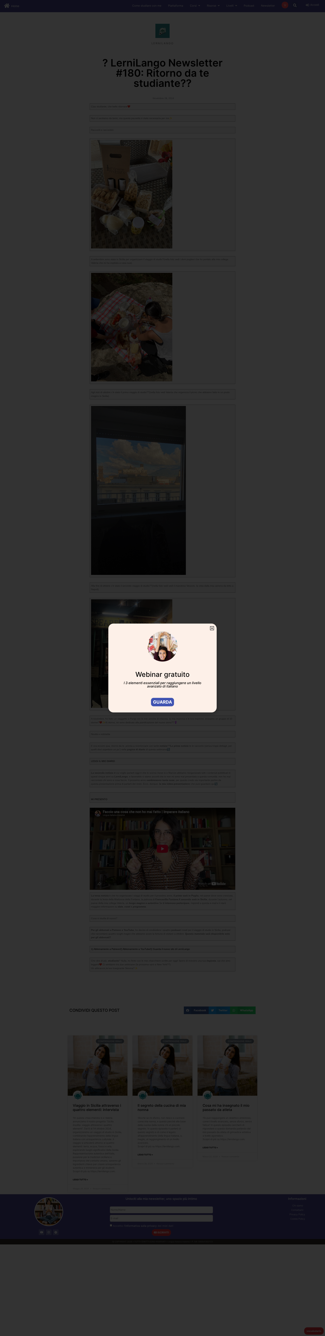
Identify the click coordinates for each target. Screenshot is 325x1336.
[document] (162, 668)
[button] (212, 628)
